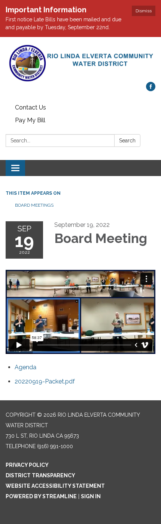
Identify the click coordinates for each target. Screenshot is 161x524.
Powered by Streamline (41, 496)
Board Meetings (34, 205)
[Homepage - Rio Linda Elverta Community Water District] (80, 63)
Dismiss (144, 10)
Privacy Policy (27, 465)
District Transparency (40, 475)
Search (127, 141)
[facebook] (150, 89)
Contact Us (30, 107)
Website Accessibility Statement (55, 486)
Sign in (91, 496)
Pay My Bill (30, 120)
